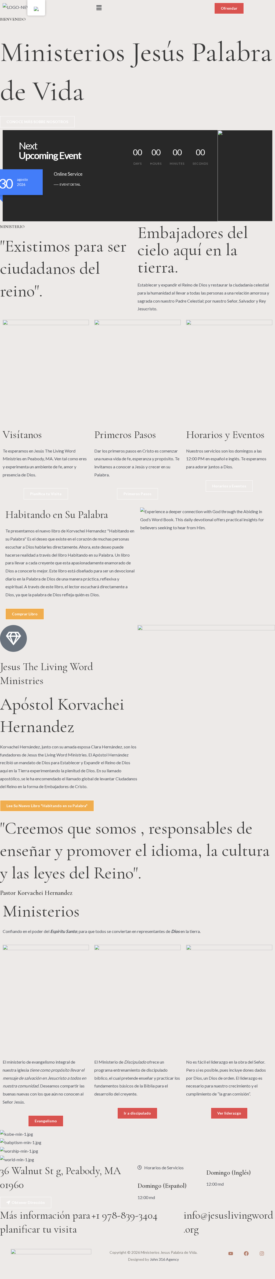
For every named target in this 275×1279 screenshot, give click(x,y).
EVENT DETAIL (70, 184)
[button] (137, 8)
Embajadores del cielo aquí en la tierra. (193, 249)
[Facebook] (246, 1253)
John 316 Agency (164, 1259)
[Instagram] (261, 1253)
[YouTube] (230, 1253)
